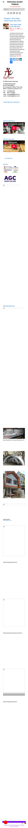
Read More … (19, 56)
